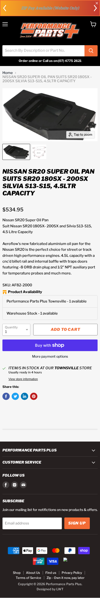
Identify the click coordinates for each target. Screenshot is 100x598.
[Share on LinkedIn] (24, 396)
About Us (33, 573)
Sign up (77, 523)
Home (7, 73)
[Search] (91, 50)
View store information (23, 379)
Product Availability (25, 292)
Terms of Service (28, 578)
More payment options (50, 356)
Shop (17, 573)
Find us (50, 573)
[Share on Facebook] (6, 396)
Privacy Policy (72, 573)
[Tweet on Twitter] (15, 396)
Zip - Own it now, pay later (65, 578)
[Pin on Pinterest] (33, 396)
